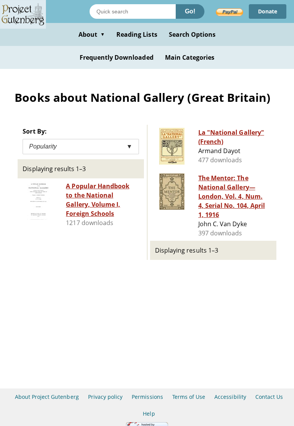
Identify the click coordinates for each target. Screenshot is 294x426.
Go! (190, 11)
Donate (267, 11)
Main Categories (190, 57)
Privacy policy (105, 396)
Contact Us (269, 396)
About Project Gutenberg (47, 396)
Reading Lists (136, 34)
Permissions (147, 396)
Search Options (192, 34)
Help (149, 413)
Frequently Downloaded (117, 57)
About (91, 34)
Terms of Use (188, 396)
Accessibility (230, 396)
